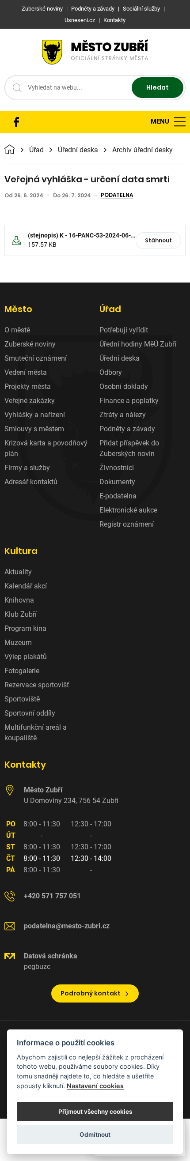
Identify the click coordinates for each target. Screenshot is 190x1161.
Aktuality (18, 572)
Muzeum (18, 642)
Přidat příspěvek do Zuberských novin (129, 448)
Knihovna (19, 600)
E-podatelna (118, 496)
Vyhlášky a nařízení (34, 415)
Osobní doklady (123, 386)
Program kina (25, 628)
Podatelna (117, 195)
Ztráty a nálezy (122, 415)
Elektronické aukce (128, 510)
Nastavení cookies (95, 1085)
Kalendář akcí (25, 586)
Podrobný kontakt (91, 993)
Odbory (110, 372)
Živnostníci (116, 468)
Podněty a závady (127, 429)
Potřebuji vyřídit (123, 330)
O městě (17, 330)
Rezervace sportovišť (36, 685)
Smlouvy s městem (34, 429)
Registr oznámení (126, 524)
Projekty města (27, 386)
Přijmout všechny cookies (95, 1111)
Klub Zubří (20, 614)
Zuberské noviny (30, 344)
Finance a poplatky (129, 400)
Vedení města (25, 372)
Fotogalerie (21, 671)
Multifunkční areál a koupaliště (35, 732)
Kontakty (25, 764)
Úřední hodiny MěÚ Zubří (137, 344)
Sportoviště (22, 699)
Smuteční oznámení (35, 358)
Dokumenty (117, 482)
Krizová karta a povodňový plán (45, 448)
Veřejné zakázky (29, 400)
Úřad (36, 150)
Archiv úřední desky (142, 150)
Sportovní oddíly (29, 713)
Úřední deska (78, 150)
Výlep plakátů (25, 656)
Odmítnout (95, 1134)
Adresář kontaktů (30, 482)
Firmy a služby (27, 468)
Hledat (157, 87)
